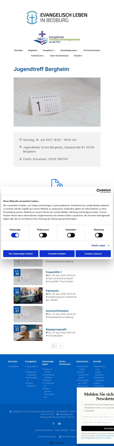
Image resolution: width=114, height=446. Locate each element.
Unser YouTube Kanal (59, 55)
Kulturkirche (37, 55)
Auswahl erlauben (57, 253)
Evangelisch (48, 50)
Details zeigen (98, 245)
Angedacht (32, 50)
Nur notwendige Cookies (21, 253)
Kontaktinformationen (44, 430)
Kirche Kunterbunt (92, 50)
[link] (49, 50)
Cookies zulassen (93, 253)
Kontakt (77, 55)
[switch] (43, 235)
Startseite (18, 50)
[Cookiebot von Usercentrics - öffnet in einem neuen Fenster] (98, 191)
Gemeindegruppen (68, 50)
